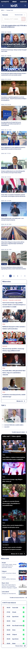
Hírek (3, 324)
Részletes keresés (19, 14)
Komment (4, 346)
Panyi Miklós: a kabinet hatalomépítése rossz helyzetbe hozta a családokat (13, 458)
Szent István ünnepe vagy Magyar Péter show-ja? (12, 480)
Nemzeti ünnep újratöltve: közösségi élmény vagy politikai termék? (13, 349)
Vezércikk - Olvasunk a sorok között (11, 300)
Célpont (4, 571)
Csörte (4, 577)
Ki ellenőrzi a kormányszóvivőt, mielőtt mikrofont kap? (13, 395)
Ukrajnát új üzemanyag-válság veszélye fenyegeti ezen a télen (14, 50)
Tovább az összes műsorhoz (17, 597)
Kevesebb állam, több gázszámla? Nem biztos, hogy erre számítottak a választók (13, 372)
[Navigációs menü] (2, 5)
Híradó (4, 562)
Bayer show (5, 583)
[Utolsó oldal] (25, 276)
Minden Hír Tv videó (17, 554)
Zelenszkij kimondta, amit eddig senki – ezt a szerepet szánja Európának (12, 219)
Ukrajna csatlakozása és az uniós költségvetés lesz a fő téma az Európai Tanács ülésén (13, 171)
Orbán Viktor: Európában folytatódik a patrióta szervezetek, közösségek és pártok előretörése (13, 195)
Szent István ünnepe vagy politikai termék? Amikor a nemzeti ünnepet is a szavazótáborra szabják (13, 304)
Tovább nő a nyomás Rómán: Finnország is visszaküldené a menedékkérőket (11, 503)
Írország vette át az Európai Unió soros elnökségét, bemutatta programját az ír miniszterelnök (11, 124)
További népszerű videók (18, 432)
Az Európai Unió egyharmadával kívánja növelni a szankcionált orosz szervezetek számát (13, 74)
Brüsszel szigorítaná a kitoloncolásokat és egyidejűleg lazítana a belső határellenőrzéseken (13, 268)
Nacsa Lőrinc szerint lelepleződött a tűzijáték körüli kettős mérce (12, 526)
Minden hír (20, 401)
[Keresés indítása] (23, 19)
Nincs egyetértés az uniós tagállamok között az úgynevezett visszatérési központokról (13, 148)
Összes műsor (19, 645)
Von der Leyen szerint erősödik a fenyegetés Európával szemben (12, 548)
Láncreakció (5, 544)
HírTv (2, 10)
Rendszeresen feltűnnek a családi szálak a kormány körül (12, 426)
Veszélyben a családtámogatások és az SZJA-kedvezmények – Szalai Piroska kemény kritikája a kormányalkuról (13, 98)
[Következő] (21, 276)
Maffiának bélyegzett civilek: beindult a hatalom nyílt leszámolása (13, 327)
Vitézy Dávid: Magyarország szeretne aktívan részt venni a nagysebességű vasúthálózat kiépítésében (12, 243)
